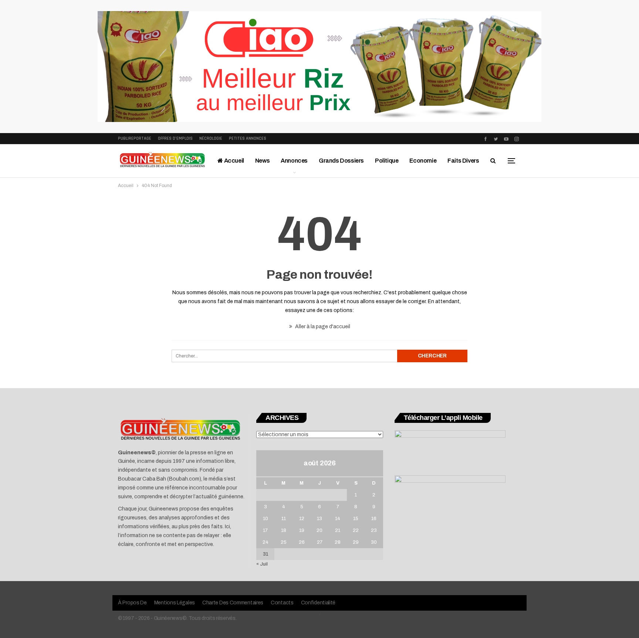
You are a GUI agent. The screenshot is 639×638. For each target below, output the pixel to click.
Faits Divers (463, 160)
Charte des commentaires (232, 602)
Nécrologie (210, 138)
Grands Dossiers (341, 160)
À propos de (132, 602)
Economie (422, 160)
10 (265, 518)
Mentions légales (174, 602)
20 (319, 530)
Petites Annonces (247, 138)
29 (356, 542)
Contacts (282, 602)
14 (337, 518)
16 (373, 518)
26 (302, 542)
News (262, 160)
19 (301, 530)
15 (355, 518)
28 (338, 542)
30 (374, 542)
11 (283, 518)
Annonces (294, 160)
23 (374, 530)
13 (319, 518)
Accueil (233, 160)
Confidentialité (318, 602)
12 (301, 518)
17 (265, 530)
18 (283, 530)
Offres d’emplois (175, 138)
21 (337, 530)
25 (284, 542)
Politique (386, 160)
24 (265, 542)
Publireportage (134, 138)
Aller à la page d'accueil (322, 326)
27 (319, 542)
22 (356, 530)
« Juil (262, 564)
